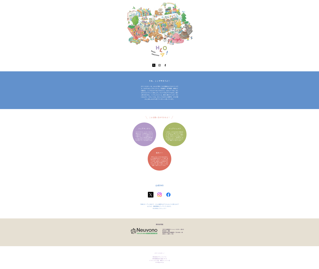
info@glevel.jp (159, 262)
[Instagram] (159, 65)
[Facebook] (165, 65)
